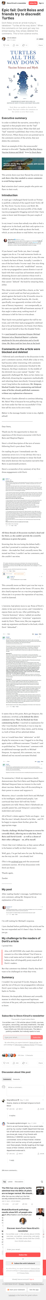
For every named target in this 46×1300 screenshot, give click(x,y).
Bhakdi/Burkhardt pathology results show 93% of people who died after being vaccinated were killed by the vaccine (17, 1212)
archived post (16, 861)
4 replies (12, 1116)
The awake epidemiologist (17, 1123)
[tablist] (11, 1079)
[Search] (42, 1181)
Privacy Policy (24, 1273)
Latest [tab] (10, 1182)
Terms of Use (35, 1268)
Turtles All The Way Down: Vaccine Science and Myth (22, 151)
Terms (27, 1284)
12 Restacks (29, 1055)
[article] (23, 1196)
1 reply (11, 1160)
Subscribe (33, 3)
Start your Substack (17, 1290)
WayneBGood (12, 1100)
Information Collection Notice (30, 1271)
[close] (39, 1218)
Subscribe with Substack (24, 1263)
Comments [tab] (7, 1079)
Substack (12, 1295)
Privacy (21, 1284)
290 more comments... (10, 1170)
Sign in (41, 3)
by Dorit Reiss (35, 152)
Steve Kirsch (11, 38)
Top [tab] (4, 1182)
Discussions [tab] (19, 1182)
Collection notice (37, 1284)
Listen (41, 39)
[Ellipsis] (43, 1100)
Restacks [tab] (16, 1079)
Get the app (34, 1290)
